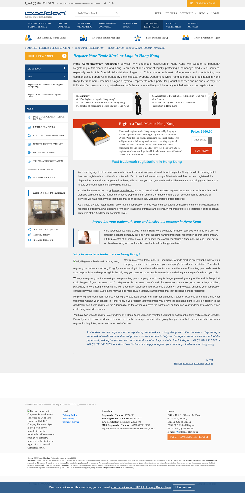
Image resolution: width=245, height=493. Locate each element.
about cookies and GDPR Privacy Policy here (141, 487)
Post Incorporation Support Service (39, 25)
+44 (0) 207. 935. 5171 (41, 3)
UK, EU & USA (34, 69)
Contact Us (186, 13)
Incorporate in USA (130, 25)
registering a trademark (121, 190)
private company (125, 234)
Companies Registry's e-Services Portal (47, 48)
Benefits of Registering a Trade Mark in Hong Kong (104, 106)
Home (158, 13)
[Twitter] (105, 3)
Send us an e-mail (206, 3)
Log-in (215, 13)
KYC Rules (171, 13)
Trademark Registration (152, 25)
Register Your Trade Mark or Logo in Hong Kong (45, 85)
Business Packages (193, 25)
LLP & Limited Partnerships (84, 25)
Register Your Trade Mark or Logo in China (44, 95)
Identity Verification (173, 25)
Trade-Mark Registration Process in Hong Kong (102, 102)
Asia (30, 76)
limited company (165, 194)
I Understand (183, 487)
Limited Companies (64, 25)
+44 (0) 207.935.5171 (185, 428)
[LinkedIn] (113, 3)
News (202, 13)
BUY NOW (202, 150)
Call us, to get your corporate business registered (78, 3)
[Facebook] (109, 3)
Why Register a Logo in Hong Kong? (97, 99)
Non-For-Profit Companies (107, 25)
